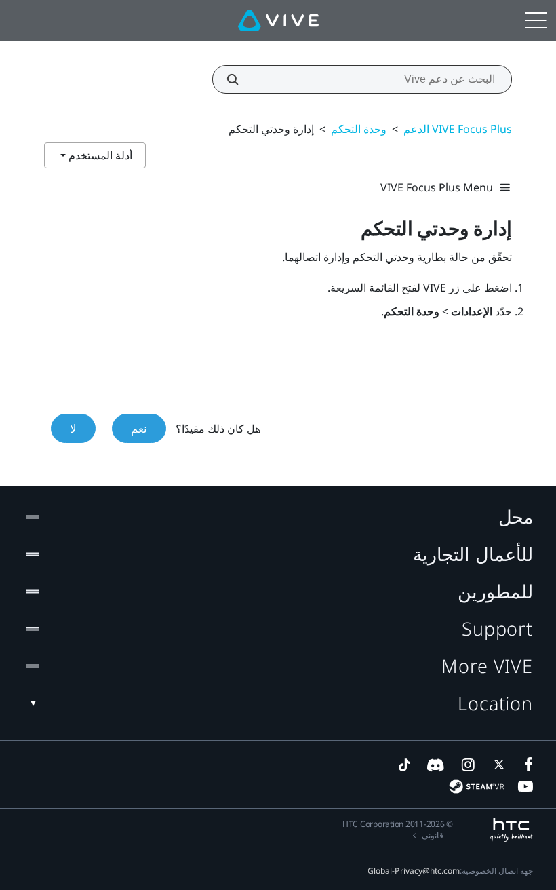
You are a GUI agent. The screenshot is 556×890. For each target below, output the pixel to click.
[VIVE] (278, 20)
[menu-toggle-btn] (535, 20)
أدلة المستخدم (99, 155)
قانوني (432, 835)
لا (73, 428)
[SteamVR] (476, 786)
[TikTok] (404, 764)
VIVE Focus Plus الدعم (457, 128)
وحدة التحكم (358, 128)
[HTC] (511, 830)
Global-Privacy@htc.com (414, 870)
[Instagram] (467, 764)
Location (495, 703)
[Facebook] (525, 764)
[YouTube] (525, 786)
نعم (139, 428)
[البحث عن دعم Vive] (240, 79)
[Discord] (435, 764)
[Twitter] (496, 764)
